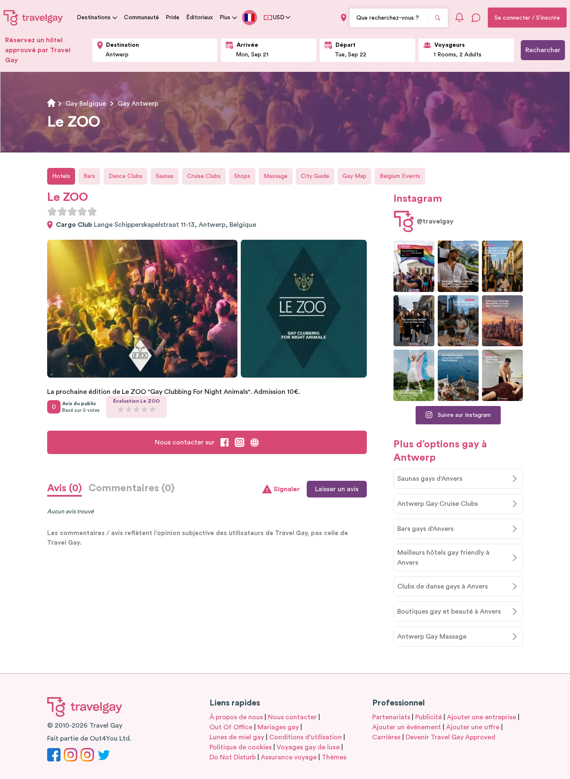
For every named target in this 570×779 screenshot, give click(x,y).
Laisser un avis (336, 489)
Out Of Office (230, 727)
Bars (89, 176)
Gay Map (354, 176)
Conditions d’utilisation (305, 737)
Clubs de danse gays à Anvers (442, 586)
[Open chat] (476, 18)
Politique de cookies (240, 747)
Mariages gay (278, 727)
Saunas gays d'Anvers (429, 478)
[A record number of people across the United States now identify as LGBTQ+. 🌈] (413, 266)
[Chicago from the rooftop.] (458, 321)
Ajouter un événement (406, 727)
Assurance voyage (289, 757)
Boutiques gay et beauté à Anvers (449, 611)
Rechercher (542, 50)
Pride (172, 17)
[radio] (52, 211)
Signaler (287, 489)
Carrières (386, 737)
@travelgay (435, 221)
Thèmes (334, 757)
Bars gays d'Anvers (425, 528)
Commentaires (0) (131, 488)
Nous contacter (292, 717)
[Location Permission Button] (343, 18)
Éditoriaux (199, 17)
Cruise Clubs (204, 176)
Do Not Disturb (232, 757)
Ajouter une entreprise (481, 717)
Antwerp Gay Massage (432, 636)
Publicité (428, 717)
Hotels (61, 176)
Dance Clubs (125, 176)
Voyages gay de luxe (308, 747)
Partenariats (391, 717)
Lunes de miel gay (236, 737)
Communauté (141, 17)
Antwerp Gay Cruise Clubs (437, 503)
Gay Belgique (86, 103)
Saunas (165, 176)
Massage (276, 176)
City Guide (315, 176)
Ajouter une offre (472, 727)
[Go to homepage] (33, 17)
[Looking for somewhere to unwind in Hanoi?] (502, 375)
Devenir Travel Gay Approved (450, 737)
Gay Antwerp (138, 103)
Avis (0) (64, 488)
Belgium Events (400, 176)
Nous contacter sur (184, 442)
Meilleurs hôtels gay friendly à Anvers (443, 557)
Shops (242, 176)
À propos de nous (236, 717)
